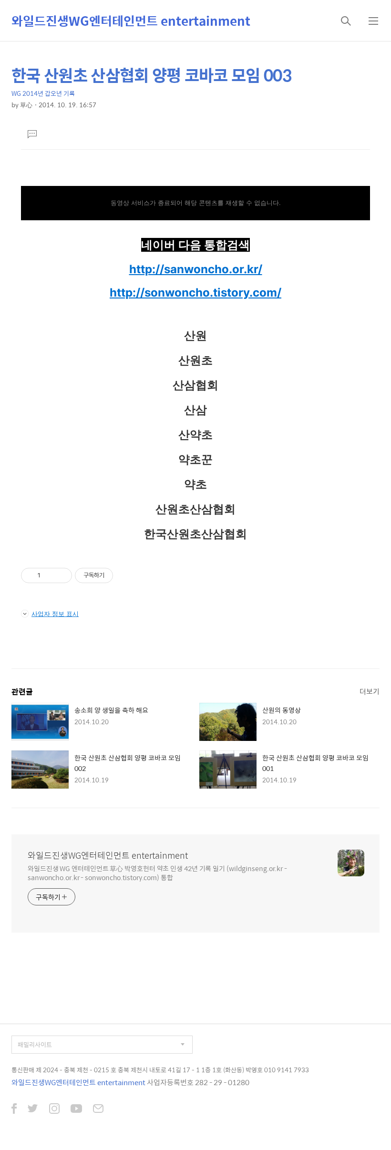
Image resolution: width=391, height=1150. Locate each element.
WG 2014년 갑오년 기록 (43, 93)
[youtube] (76, 1109)
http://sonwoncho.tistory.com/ (195, 292)
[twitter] (33, 1109)
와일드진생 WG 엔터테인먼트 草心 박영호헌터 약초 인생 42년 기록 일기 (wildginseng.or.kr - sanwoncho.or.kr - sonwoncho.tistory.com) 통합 (157, 872)
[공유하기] (49, 575)
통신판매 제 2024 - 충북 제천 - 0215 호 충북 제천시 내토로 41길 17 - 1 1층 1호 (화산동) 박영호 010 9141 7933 (160, 1070)
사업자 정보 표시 (55, 613)
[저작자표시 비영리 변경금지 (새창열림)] (126, 575)
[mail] (98, 1109)
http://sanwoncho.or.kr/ (195, 269)
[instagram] (54, 1109)
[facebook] (14, 1109)
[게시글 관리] (61, 575)
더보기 (370, 691)
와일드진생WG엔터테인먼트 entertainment (130, 20)
